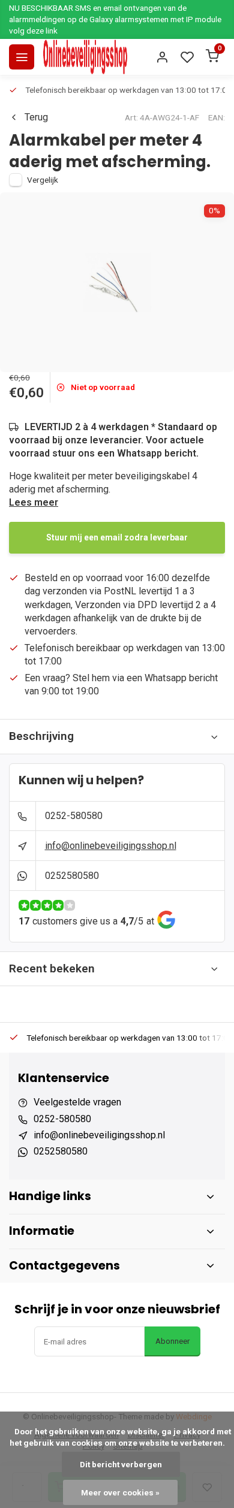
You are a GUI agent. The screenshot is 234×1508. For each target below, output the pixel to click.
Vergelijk (42, 180)
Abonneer (172, 1341)
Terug (36, 117)
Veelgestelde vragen (77, 1102)
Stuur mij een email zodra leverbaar (117, 537)
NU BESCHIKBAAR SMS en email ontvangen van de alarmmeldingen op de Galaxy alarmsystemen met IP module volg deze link (115, 19)
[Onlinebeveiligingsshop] (85, 57)
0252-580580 (74, 815)
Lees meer (33, 502)
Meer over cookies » (120, 1492)
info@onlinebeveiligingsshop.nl (110, 845)
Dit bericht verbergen (121, 1464)
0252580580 (72, 875)
